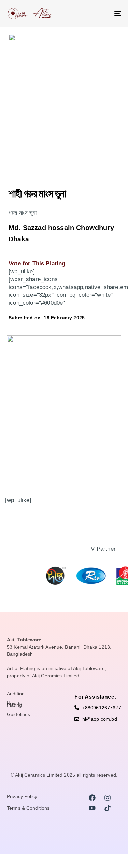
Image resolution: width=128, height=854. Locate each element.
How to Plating (14, 704)
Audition (16, 694)
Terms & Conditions (28, 808)
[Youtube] (92, 808)
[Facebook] (92, 798)
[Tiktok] (107, 808)
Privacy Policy (22, 797)
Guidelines (18, 715)
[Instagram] (107, 798)
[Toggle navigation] (102, 13)
